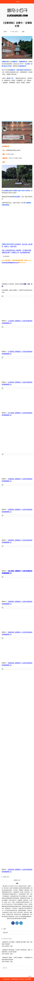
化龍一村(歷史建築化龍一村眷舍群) (11, 250)
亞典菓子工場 (15, 252)
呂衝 (5, 31)
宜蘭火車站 (13, 246)
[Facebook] (13, 923)
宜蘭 (23, 31)
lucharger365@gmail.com (10, 262)
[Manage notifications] (30, 977)
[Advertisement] (17, 103)
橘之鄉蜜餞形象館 (25, 252)
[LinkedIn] (21, 923)
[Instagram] (17, 923)
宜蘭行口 (6, 246)
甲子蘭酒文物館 (26, 250)
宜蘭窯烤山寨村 (6, 252)
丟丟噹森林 (17, 244)
